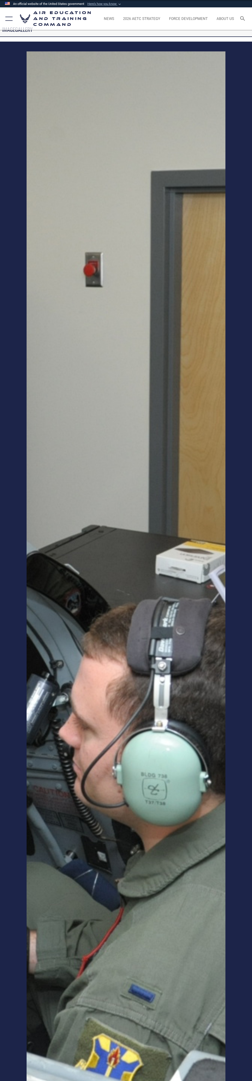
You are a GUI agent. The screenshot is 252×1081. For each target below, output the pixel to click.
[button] (104, 3)
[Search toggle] (243, 18)
